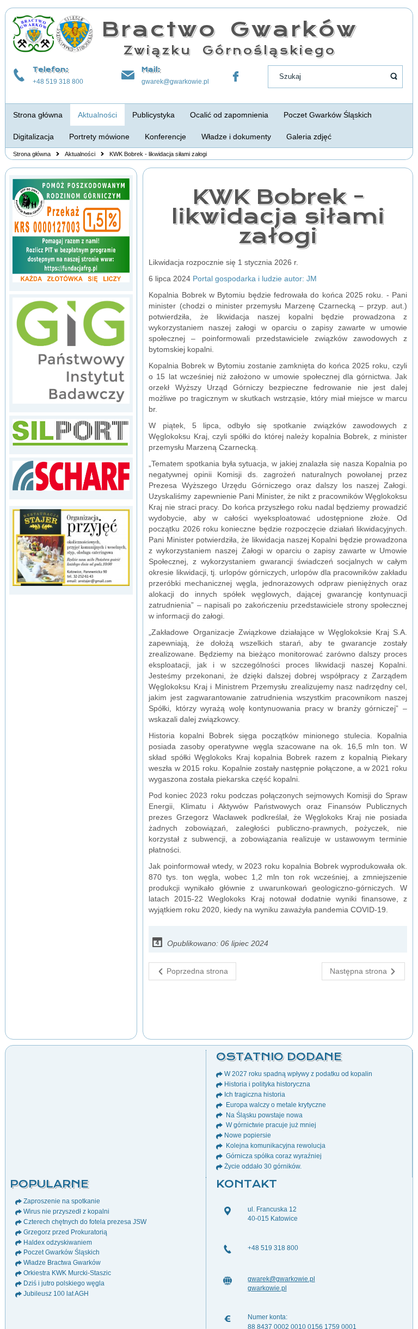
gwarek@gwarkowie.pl (175, 81)
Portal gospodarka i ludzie (237, 278)
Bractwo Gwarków (229, 29)
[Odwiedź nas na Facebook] (235, 77)
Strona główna (32, 154)
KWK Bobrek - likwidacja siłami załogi (278, 216)
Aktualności (80, 154)
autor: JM (300, 278)
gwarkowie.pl (267, 1288)
